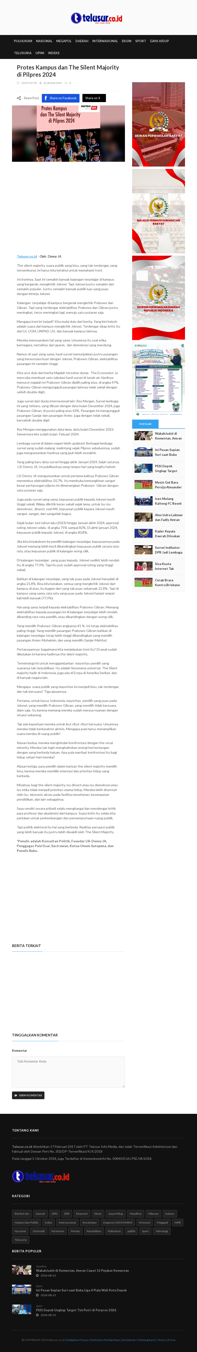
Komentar (19, 1050)
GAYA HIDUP (159, 41)
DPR (66, 1213)
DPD (54, 1213)
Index (48, 1222)
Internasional (67, 1222)
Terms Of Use (166, 1340)
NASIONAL (44, 41)
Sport (145, 1231)
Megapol (162, 1222)
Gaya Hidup (115, 1213)
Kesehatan (90, 1222)
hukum (169, 1213)
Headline (136, 1213)
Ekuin (98, 1213)
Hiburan (153, 1213)
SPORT (140, 41)
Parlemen (57, 1231)
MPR (178, 1222)
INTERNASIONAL (105, 41)
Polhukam (114, 1231)
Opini (39, 53)
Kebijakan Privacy (77, 1340)
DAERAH (81, 41)
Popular (145, 423)
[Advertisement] (68, 213)
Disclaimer (129, 1340)
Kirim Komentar (30, 1095)
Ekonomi (82, 1213)
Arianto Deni (54, 83)
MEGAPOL (64, 41)
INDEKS (54, 53)
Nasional (20, 1231)
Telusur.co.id (27, 256)
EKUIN (126, 41)
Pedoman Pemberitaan (105, 1340)
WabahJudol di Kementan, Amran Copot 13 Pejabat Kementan (82, 1270)
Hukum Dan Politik (26, 1222)
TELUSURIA (22, 53)
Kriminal (144, 1222)
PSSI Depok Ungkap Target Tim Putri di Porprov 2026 (76, 1310)
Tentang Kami (146, 1340)
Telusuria (21, 1240)
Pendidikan (94, 1231)
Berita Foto (22, 1213)
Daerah (40, 1213)
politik (131, 1231)
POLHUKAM (23, 41)
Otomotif (39, 1231)
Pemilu (75, 1231)
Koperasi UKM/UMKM (117, 1222)
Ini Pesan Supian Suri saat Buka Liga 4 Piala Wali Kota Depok (81, 1290)
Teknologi (161, 1231)
